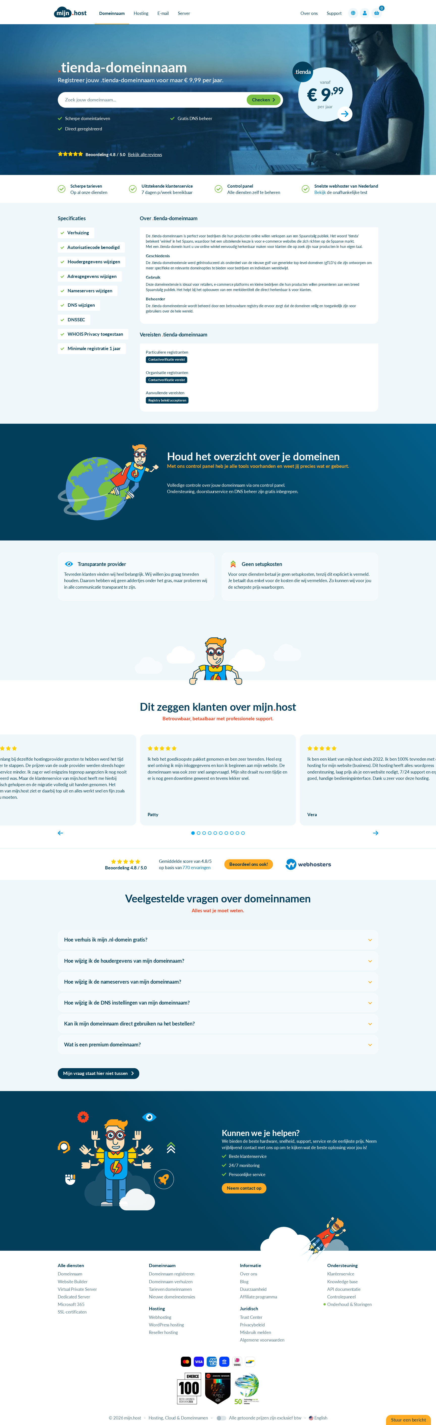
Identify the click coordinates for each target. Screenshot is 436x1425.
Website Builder (73, 1281)
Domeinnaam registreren (171, 1273)
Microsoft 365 (71, 1304)
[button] (353, 13)
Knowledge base (342, 1281)
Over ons (309, 13)
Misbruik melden (255, 1332)
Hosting (141, 13)
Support (334, 13)
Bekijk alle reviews (145, 154)
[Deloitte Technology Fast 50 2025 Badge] (247, 1387)
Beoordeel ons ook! (248, 864)
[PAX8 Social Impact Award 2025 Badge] (218, 1387)
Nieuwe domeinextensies (172, 1296)
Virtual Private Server (77, 1289)
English (320, 1417)
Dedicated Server (74, 1296)
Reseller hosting (163, 1332)
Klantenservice (340, 1273)
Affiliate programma (258, 1296)
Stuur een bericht (408, 1419)
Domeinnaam (112, 13)
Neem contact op (244, 1188)
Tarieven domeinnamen (170, 1289)
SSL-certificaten (72, 1312)
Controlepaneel (341, 1296)
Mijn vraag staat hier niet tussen (96, 1073)
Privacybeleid (252, 1324)
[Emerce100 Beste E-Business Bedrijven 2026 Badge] (189, 1387)
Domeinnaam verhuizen (170, 1281)
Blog (244, 1281)
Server (184, 13)
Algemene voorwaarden (262, 1340)
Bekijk (320, 192)
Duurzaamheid (253, 1289)
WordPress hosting (166, 1324)
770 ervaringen (196, 867)
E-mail (163, 13)
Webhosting (160, 1317)
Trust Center (251, 1317)
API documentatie (344, 1289)
